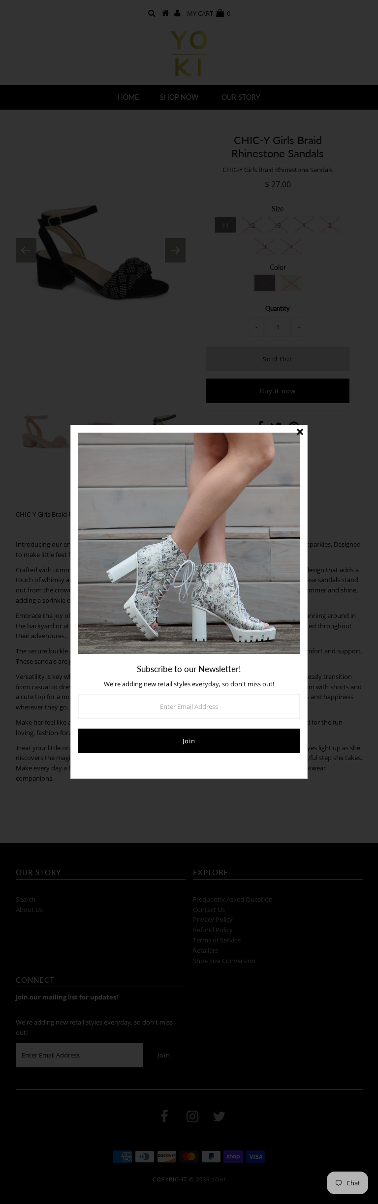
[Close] (299, 432)
